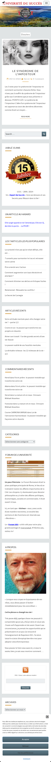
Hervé (27, 79)
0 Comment (38, 79)
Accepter (25, 739)
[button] (47, 717)
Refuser (25, 746)
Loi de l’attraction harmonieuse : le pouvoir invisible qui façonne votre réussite (25, 415)
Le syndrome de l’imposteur (25, 72)
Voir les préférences (25, 753)
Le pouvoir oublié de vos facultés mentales (23, 345)
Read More (26, 116)
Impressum (26, 759)
